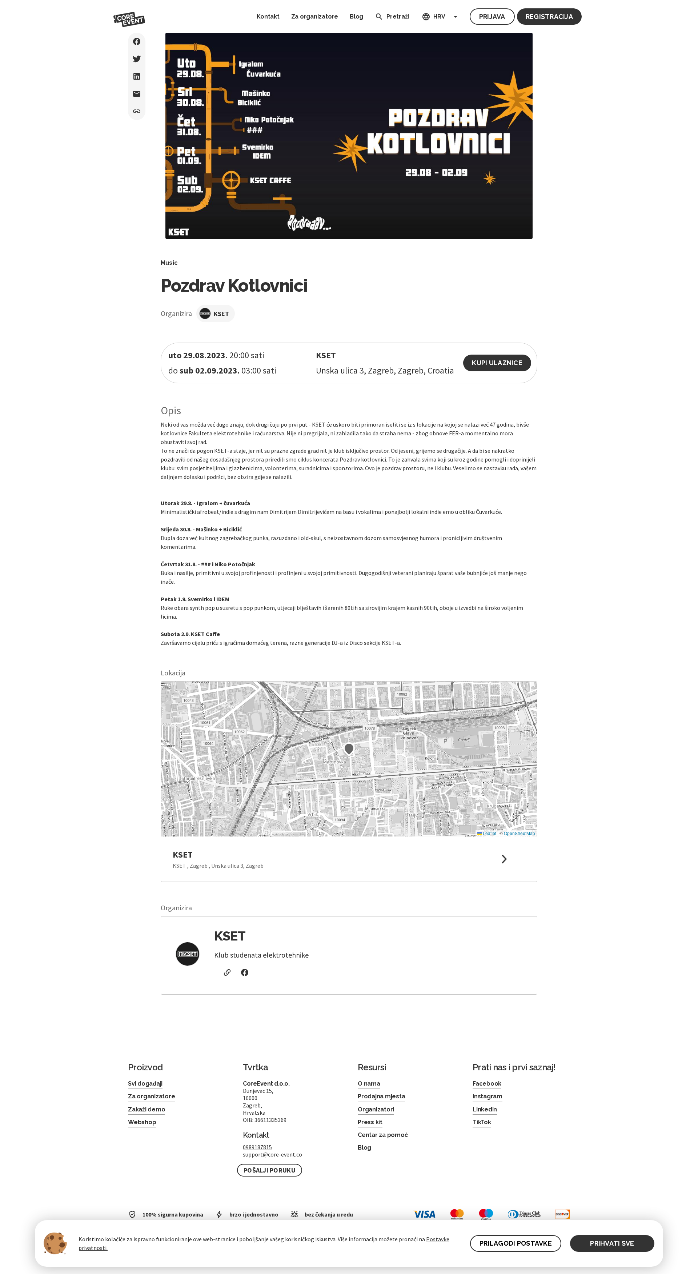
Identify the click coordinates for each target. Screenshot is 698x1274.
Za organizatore (314, 16)
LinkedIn (485, 1109)
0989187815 (257, 1147)
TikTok (482, 1122)
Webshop (142, 1122)
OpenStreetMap (519, 833)
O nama (369, 1083)
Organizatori (376, 1109)
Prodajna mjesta (381, 1096)
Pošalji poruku (270, 1170)
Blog (356, 16)
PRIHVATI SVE (612, 1243)
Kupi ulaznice (497, 363)
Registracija (549, 16)
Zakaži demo (146, 1109)
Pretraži (397, 16)
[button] (349, 749)
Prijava (492, 16)
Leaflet (489, 833)
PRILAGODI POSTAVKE (516, 1243)
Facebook (487, 1083)
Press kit (370, 1122)
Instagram (487, 1096)
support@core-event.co (272, 1154)
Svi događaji (145, 1083)
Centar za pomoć (383, 1134)
